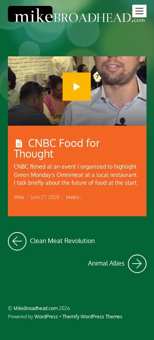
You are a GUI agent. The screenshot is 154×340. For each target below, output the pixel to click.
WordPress (46, 316)
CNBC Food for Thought (57, 148)
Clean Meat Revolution (61, 238)
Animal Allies (117, 261)
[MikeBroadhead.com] (77, 22)
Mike (19, 197)
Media (72, 197)
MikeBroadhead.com (35, 308)
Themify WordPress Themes (92, 316)
